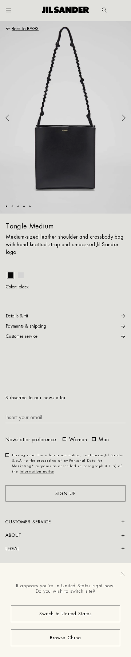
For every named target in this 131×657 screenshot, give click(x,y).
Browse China (65, 638)
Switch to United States (65, 614)
